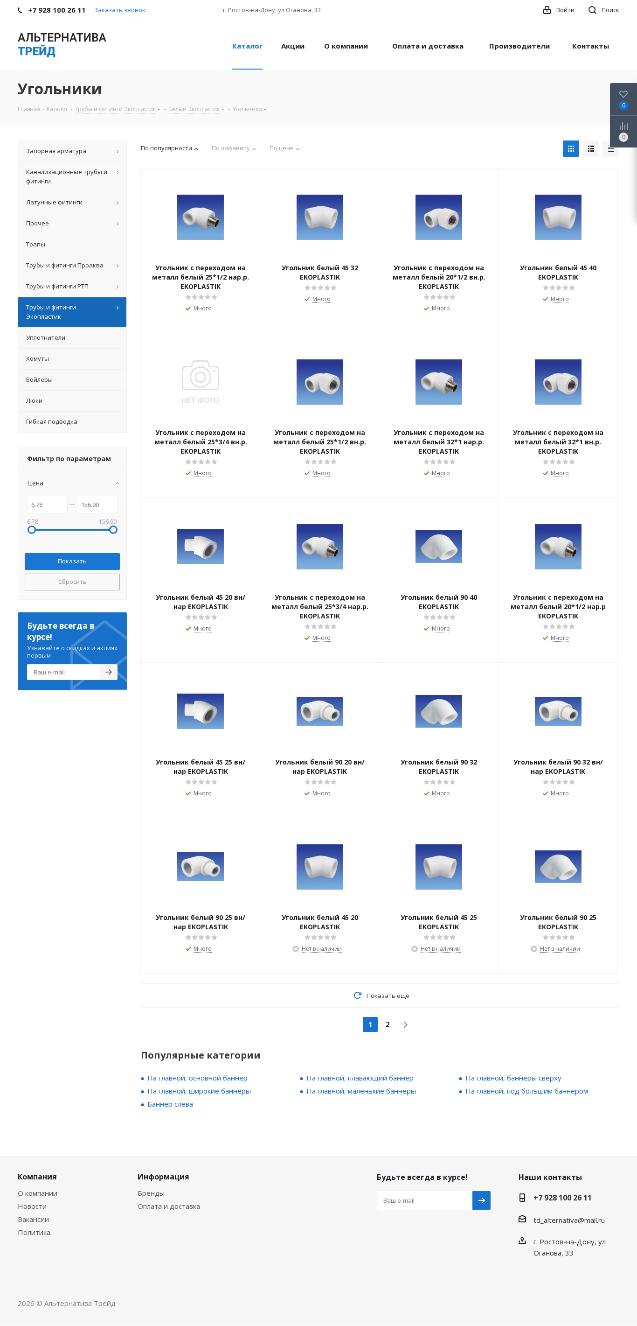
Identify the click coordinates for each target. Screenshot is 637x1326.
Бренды (151, 1193)
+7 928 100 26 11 (562, 1198)
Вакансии (33, 1219)
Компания (37, 1177)
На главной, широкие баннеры (199, 1090)
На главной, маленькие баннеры (361, 1090)
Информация (163, 1177)
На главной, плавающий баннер (360, 1077)
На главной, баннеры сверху (513, 1077)
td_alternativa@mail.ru (569, 1220)
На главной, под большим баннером (526, 1090)
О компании (37, 1193)
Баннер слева (170, 1104)
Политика (34, 1232)
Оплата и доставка (169, 1206)
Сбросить (72, 581)
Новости (32, 1206)
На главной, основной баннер (197, 1077)
